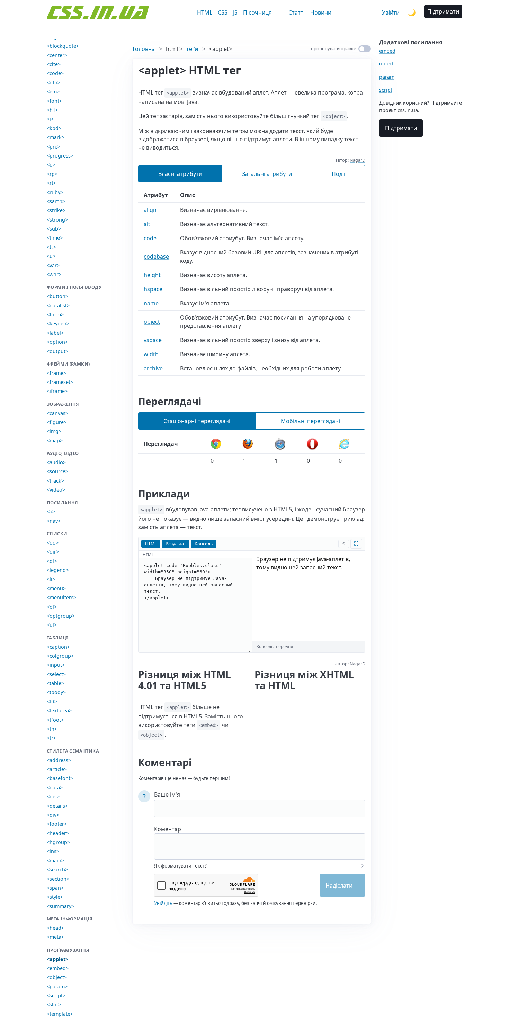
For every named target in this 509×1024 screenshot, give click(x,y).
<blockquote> (63, 46)
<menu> (56, 588)
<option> (57, 342)
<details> (57, 805)
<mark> (55, 137)
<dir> (53, 551)
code (150, 238)
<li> (51, 579)
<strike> (56, 210)
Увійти (391, 12)
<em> (53, 91)
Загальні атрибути (267, 174)
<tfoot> (55, 720)
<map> (55, 440)
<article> (57, 769)
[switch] (364, 48)
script (385, 90)
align (150, 210)
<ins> (53, 851)
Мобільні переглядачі (310, 421)
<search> (57, 869)
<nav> (54, 521)
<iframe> (57, 391)
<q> (51, 164)
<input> (56, 665)
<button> (57, 296)
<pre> (53, 146)
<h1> (52, 110)
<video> (56, 489)
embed (387, 50)
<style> (55, 896)
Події (338, 174)
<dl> (52, 561)
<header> (58, 833)
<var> (53, 265)
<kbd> (54, 128)
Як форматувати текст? (180, 866)
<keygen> (58, 323)
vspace (153, 340)
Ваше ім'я (167, 794)
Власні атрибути (180, 174)
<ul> (52, 624)
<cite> (54, 64)
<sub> (54, 228)
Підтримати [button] (443, 11)
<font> (54, 101)
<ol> (52, 606)
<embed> (58, 968)
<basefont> (60, 778)
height (152, 275)
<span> (55, 887)
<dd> (53, 542)
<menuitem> (61, 597)
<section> (58, 878)
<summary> (60, 906)
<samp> (56, 201)
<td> (52, 701)
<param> (57, 986)
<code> (55, 73)
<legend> (58, 570)
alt (147, 224)
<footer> (57, 823)
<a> (51, 511)
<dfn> (53, 82)
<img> (54, 431)
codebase (156, 256)
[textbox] (259, 842)
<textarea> (59, 710)
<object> (57, 977)
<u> (51, 256)
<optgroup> (61, 615)
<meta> (55, 937)
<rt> (51, 183)
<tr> (51, 738)
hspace (153, 289)
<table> (55, 683)
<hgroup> (58, 842)
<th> (52, 729)
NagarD (357, 160)
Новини (320, 12)
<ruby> (55, 192)
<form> (55, 314)
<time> (55, 237)
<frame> (56, 373)
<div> (53, 814)
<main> (55, 860)
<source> (57, 471)
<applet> (57, 959)
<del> (53, 796)
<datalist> (58, 305)
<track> (55, 480)
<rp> (52, 174)
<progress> (60, 155)
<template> (60, 1013)
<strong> (57, 219)
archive (153, 368)
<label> (55, 333)
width (151, 354)
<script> (56, 995)
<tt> (51, 247)
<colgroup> (60, 656)
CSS (222, 12)
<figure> (56, 422)
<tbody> (56, 692)
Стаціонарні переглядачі (196, 421)
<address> (59, 760)
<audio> (56, 462)
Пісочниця (257, 12)
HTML (204, 12)
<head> (55, 928)
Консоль (204, 544)
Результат (176, 544)
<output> (57, 351)
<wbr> (54, 274)
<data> (55, 787)
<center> (57, 55)
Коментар (167, 829)
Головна (144, 49)
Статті (296, 12)
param (386, 76)
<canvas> (57, 413)
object (152, 321)
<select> (56, 674)
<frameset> (60, 382)
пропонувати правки (333, 48)
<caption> (58, 647)
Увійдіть (163, 903)
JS (235, 12)
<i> (50, 119)
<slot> (54, 1004)
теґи (192, 49)
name (151, 303)
